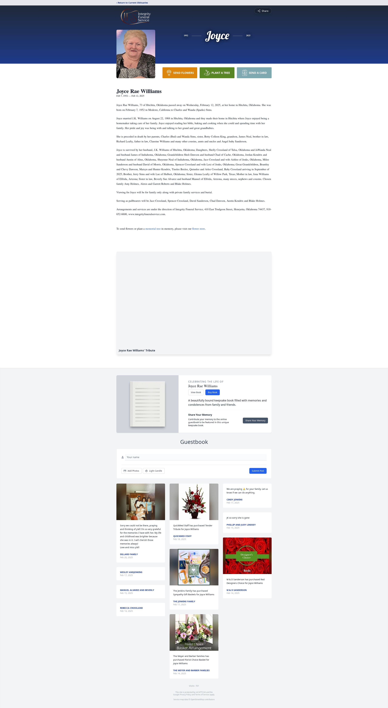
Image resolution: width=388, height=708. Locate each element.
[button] (140, 502)
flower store (198, 228)
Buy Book (212, 392)
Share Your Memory (255, 420)
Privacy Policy (185, 694)
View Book (196, 392)
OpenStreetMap (197, 699)
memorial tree (153, 228)
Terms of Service (202, 694)
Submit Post (258, 470)
